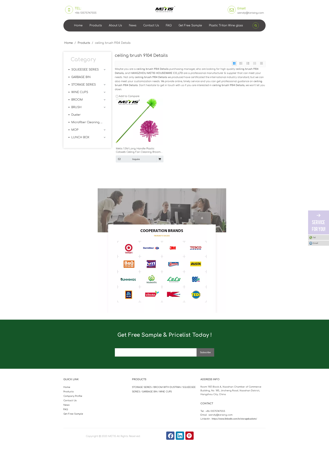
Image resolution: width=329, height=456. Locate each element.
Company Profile (72, 396)
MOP (74, 129)
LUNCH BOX (80, 137)
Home (78, 25)
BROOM (77, 99)
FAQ (169, 25)
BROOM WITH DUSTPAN (167, 387)
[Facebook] (170, 436)
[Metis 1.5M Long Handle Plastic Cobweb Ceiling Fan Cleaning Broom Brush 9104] (139, 121)
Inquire (136, 159)
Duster (76, 114)
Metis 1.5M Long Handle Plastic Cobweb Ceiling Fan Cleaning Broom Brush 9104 (138, 150)
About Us (115, 25)
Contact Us (151, 25)
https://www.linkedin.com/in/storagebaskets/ (234, 418)
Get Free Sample (190, 25)
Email (315, 243)
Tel (314, 237)
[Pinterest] (189, 436)
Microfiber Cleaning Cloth (88, 122)
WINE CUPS (79, 92)
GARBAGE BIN (81, 77)
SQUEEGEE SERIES (85, 69)
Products (95, 25)
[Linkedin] (180, 436)
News (132, 25)
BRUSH (76, 107)
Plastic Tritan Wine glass (226, 25)
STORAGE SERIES (83, 84)
